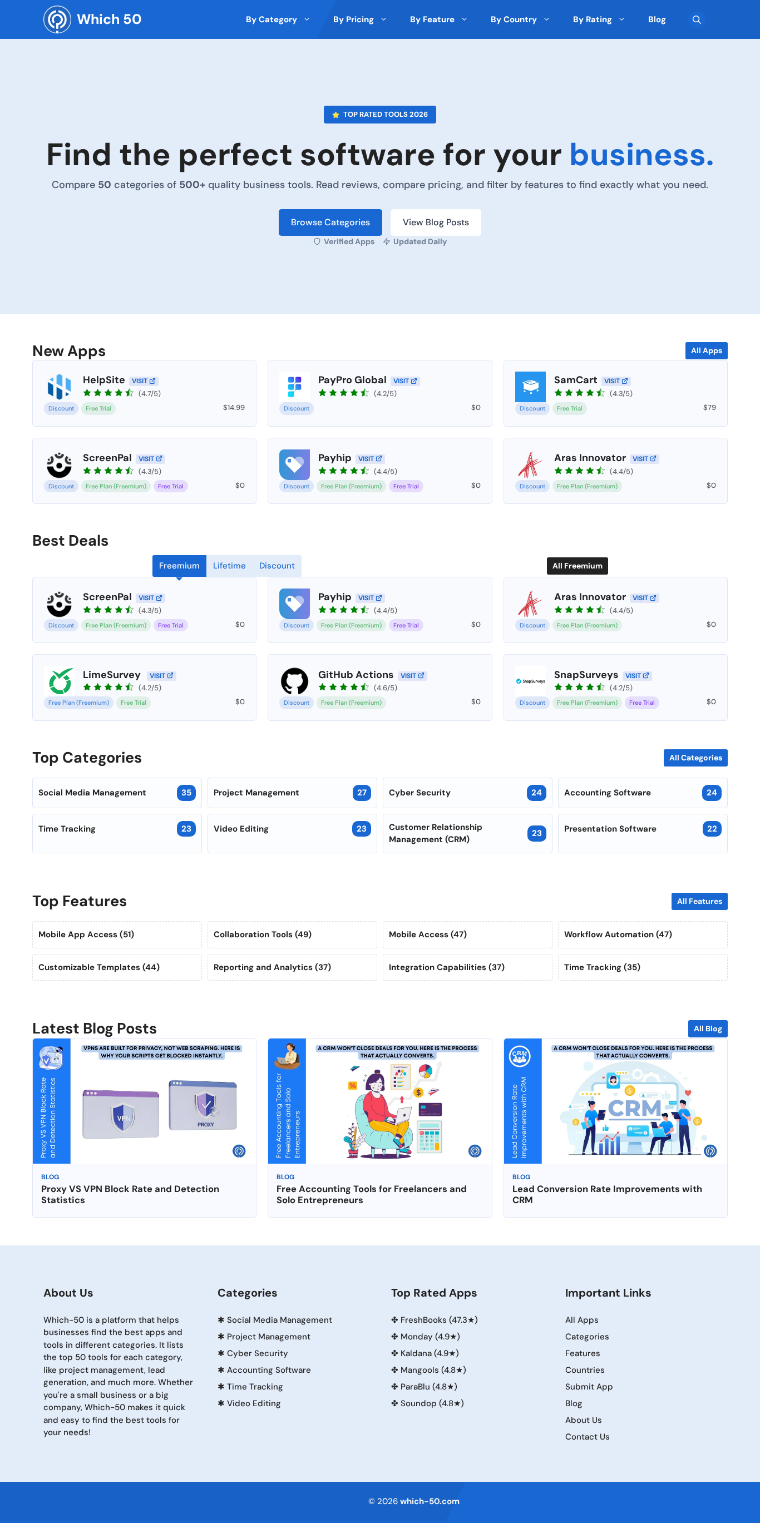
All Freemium (577, 566)
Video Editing (290, 828)
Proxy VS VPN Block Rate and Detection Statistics (130, 1194)
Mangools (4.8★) (433, 1370)
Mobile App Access (86, 934)
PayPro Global (352, 380)
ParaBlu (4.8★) (429, 1386)
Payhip (335, 457)
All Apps (706, 350)
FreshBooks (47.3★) (439, 1320)
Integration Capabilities (447, 967)
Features (582, 1353)
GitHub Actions (356, 674)
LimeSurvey (113, 674)
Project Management (290, 792)
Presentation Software (640, 828)
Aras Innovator (590, 457)
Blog (50, 1177)
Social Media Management (114, 792)
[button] (697, 19)
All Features (699, 901)
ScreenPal (107, 457)
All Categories (695, 758)
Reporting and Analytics (272, 967)
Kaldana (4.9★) (430, 1353)
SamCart (576, 380)
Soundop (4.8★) (432, 1403)
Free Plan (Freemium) (116, 486)
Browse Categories (330, 222)
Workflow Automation (618, 934)
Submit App (589, 1386)
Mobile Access (428, 934)
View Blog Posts (436, 222)
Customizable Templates (99, 967)
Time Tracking (114, 828)
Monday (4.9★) (430, 1336)
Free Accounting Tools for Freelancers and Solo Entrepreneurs (372, 1194)
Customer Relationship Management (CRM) (465, 833)
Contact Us (587, 1436)
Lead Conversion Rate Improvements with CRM (607, 1194)
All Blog (708, 1028)
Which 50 (109, 19)
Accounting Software (640, 792)
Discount (61, 408)
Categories (587, 1336)
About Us (583, 1420)
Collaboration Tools (263, 934)
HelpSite (104, 380)
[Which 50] (57, 19)
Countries (585, 1370)
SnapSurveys (586, 674)
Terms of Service (334, 1499)
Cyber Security (465, 792)
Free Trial (98, 408)
